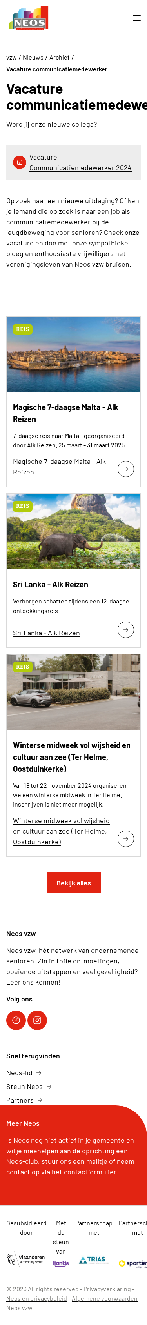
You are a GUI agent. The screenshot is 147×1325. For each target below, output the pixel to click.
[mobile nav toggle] (134, 18)
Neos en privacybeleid (36, 1298)
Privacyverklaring (107, 1288)
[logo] (29, 18)
